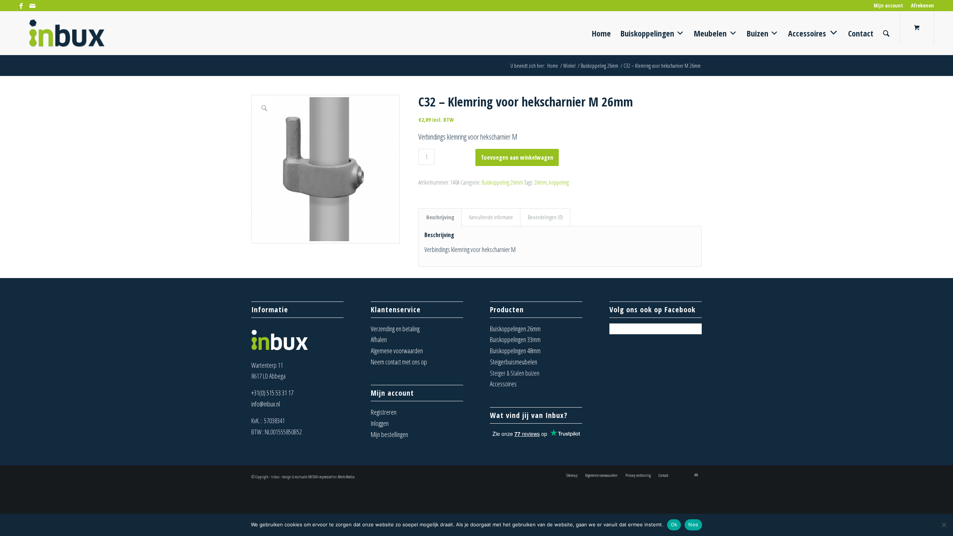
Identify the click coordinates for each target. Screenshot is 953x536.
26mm (540, 182)
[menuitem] (888, 5)
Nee (693, 524)
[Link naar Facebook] (21, 5)
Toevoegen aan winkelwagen (517, 157)
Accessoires (503, 383)
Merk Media (346, 476)
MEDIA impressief (320, 476)
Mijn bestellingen (389, 434)
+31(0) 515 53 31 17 (272, 392)
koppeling (559, 182)
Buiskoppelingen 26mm (515, 328)
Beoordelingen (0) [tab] (545, 217)
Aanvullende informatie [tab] (491, 217)
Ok (674, 524)
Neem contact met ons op (399, 361)
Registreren (383, 412)
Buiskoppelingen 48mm (515, 350)
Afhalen (379, 339)
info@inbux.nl (265, 403)
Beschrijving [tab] (440, 217)
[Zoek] (886, 33)
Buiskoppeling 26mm (502, 182)
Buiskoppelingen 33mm (515, 339)
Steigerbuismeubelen (513, 361)
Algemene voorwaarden (397, 350)
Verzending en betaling (395, 328)
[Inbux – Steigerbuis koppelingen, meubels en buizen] (67, 33)
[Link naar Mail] (32, 5)
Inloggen (380, 423)
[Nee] (943, 525)
